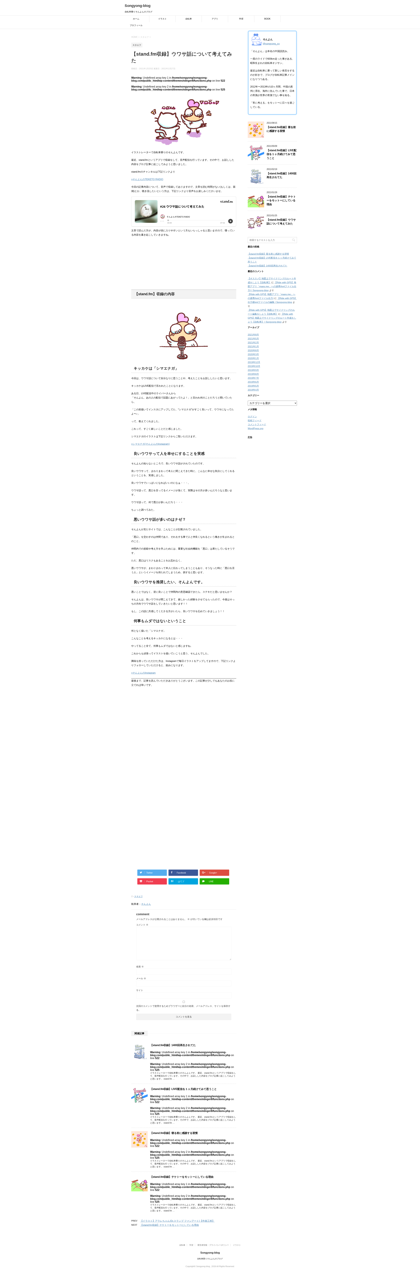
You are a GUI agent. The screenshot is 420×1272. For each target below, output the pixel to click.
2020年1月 (253, 358)
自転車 (188, 19)
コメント (142, 924)
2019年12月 (254, 362)
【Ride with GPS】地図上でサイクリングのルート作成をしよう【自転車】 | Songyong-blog (272, 318)
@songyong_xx (271, 43)
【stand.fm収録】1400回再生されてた (173, 1045)
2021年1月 (253, 346)
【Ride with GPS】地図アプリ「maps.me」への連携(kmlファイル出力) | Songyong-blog (272, 286)
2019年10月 (254, 366)
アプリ (215, 19)
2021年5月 (253, 338)
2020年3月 (253, 354)
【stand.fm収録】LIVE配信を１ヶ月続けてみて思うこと (183, 1089)
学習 (241, 19)
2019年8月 (253, 374)
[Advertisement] (183, 263)
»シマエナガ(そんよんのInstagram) (150, 443)
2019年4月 (253, 389)
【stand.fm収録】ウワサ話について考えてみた (281, 221)
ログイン (252, 416)
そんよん (146, 904)
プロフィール (136, 25)
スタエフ (138, 896)
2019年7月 (253, 378)
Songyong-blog (137, 6)
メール (141, 978)
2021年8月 (253, 334)
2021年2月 (253, 342)
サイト (139, 990)
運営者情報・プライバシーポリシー (213, 1245)
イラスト (162, 19)
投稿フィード (255, 420)
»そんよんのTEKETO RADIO (147, 179)
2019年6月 (253, 382)
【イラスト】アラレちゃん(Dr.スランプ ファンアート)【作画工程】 (177, 1220)
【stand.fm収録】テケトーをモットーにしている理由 (181, 1176)
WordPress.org (255, 428)
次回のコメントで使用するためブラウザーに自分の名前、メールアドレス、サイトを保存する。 (183, 1008)
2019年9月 (253, 370)
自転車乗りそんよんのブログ (210, 1259)
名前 (140, 966)
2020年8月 (253, 350)
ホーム (136, 19)
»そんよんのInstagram (143, 672)
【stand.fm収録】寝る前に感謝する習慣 (174, 1133)
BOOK (267, 19)
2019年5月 (253, 386)
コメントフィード (257, 424)
